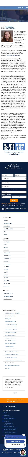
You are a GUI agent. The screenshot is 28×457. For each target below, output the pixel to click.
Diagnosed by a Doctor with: (9, 189)
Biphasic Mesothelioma (10, 335)
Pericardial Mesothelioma (10, 340)
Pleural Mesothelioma (9, 346)
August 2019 (6, 241)
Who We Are (6, 415)
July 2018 (6, 269)
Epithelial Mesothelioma (10, 338)
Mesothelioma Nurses (10, 28)
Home (5, 412)
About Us (6, 413)
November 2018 (7, 258)
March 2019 (6, 250)
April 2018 (6, 277)
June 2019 (6, 244)
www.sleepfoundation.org (13, 55)
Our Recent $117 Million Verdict (12, 354)
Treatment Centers (8, 420)
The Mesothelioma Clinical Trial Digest (13, 360)
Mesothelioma (7, 226)
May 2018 (6, 274)
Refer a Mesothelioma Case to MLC (12, 365)
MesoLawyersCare (14, 3)
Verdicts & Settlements (9, 416)
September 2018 (7, 263)
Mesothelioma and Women (11, 329)
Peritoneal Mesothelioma (10, 343)
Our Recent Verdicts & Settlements (12, 351)
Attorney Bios (8, 318)
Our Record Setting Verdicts (11, 357)
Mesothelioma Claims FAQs (11, 327)
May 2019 (6, 247)
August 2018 (6, 266)
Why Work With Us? (9, 362)
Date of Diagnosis (6, 194)
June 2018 (6, 272)
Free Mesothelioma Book (10, 321)
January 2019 (6, 252)
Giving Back (6, 421)
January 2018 (6, 286)
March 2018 (6, 280)
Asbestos (6, 220)
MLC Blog (7, 368)
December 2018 (7, 255)
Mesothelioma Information (11, 332)
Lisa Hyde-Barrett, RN (8, 296)
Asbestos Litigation (8, 223)
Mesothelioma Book (8, 423)
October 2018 (6, 261)
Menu (4, 7)
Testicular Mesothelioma (10, 349)
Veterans (5, 234)
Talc (4, 231)
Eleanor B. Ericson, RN (9, 27)
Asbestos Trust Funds (10, 315)
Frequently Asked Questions (11, 324)
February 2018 (7, 283)
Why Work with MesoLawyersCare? (11, 424)
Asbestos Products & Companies (12, 313)
